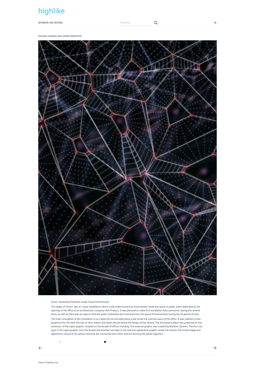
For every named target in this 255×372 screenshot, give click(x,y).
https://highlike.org (48, 362)
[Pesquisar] (156, 23)
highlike (51, 11)
